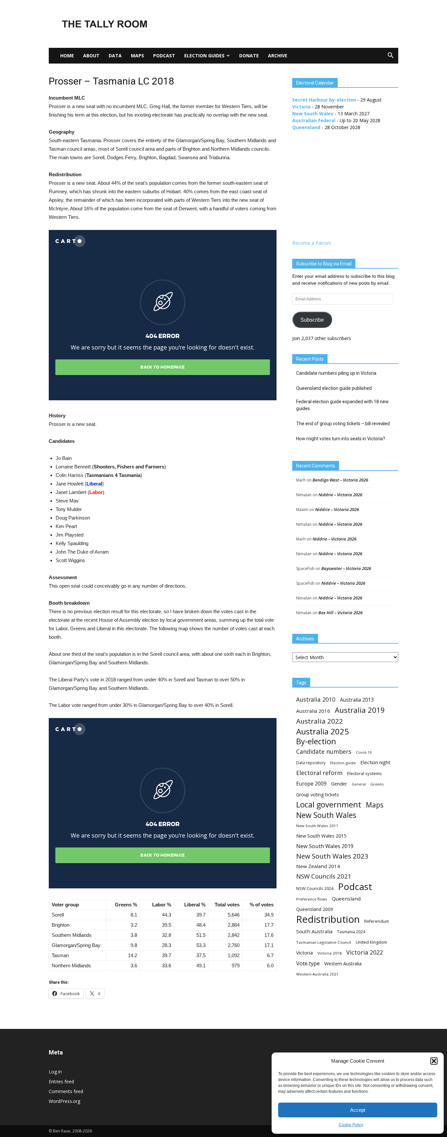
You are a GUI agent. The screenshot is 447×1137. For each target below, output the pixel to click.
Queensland (306, 127)
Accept (357, 1110)
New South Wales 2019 (324, 846)
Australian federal (313, 120)
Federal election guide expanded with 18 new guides (342, 405)
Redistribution (328, 919)
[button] (434, 1061)
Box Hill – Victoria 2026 (340, 613)
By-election (316, 741)
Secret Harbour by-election (324, 100)
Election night (375, 762)
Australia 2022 (319, 721)
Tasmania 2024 (351, 932)
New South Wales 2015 (321, 835)
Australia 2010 (315, 699)
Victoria (301, 107)
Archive (277, 55)
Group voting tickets (317, 794)
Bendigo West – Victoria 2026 (340, 480)
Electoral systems (364, 773)
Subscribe (312, 320)
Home (67, 55)
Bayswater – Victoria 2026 (346, 568)
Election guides (204, 55)
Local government (328, 804)
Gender (339, 783)
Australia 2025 (322, 731)
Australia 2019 (360, 710)
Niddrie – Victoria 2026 (340, 495)
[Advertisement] (279, 24)
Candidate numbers (323, 751)
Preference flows (311, 899)
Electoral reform (319, 772)
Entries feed (61, 1081)
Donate (249, 55)
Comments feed (66, 1091)
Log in (55, 1072)
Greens (377, 784)
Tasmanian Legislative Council (323, 942)
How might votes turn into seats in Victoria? (340, 438)
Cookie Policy (351, 1125)
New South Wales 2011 (317, 825)
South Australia (314, 931)
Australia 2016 (313, 711)
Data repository (311, 763)
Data (115, 55)
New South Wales (312, 113)
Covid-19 (363, 752)
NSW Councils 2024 (314, 888)
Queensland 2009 (314, 909)
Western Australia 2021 (317, 974)
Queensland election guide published (334, 388)
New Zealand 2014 (318, 866)
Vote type (308, 963)
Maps (137, 55)
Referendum (376, 921)
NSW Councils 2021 (323, 876)
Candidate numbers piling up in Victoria (336, 373)
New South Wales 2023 (332, 856)
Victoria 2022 (364, 952)
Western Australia (343, 963)
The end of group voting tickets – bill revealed (343, 423)
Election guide (343, 762)
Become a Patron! (311, 243)
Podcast (164, 55)
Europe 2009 (311, 783)
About (91, 55)
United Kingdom (371, 942)
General (359, 784)
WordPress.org (64, 1101)
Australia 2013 (357, 699)
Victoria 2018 (329, 953)
